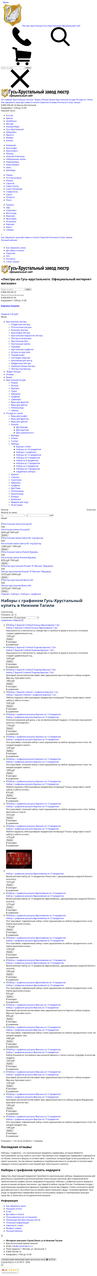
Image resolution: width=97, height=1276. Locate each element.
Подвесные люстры (20, 324)
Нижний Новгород (15, 156)
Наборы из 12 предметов (28, 455)
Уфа (8, 207)
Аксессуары (16, 504)
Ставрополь (12, 191)
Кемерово (11, 145)
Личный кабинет (9, 240)
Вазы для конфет (19, 416)
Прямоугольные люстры (23, 366)
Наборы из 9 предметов (28, 457)
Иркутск (10, 135)
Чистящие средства (20, 357)
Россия (9, 115)
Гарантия (44, 102)
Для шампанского (25, 432)
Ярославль (11, 218)
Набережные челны (16, 159)
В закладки (11, 641)
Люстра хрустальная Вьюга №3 (16, 585)
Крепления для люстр (21, 360)
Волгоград (11, 213)
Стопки (14, 441)
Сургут (9, 194)
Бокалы (14, 385)
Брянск (9, 118)
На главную (6, 99)
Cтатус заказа (73, 102)
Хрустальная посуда (66, 99)
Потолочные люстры (21, 327)
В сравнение (12, 644)
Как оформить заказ (11, 102)
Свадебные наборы (25, 471)
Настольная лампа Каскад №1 (15, 529)
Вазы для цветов (19, 405)
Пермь (9, 175)
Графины (15, 396)
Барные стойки (23, 446)
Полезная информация (17, 1222)
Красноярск (12, 150)
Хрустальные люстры (23, 99)
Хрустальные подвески (22, 349)
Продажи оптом (14, 1208)
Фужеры (15, 388)
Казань (9, 140)
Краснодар (11, 148)
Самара (10, 229)
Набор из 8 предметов (27, 460)
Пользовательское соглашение (21, 1217)
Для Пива (15, 488)
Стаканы (15, 477)
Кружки (14, 474)
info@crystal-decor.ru (22, 1246)
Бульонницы (17, 493)
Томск (9, 200)
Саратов (10, 183)
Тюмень (10, 204)
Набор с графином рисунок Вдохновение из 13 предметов (35, 873)
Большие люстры (19, 330)
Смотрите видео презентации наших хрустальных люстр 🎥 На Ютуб (28, 1259)
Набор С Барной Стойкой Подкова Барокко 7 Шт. (30, 650)
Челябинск (11, 121)
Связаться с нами (14, 1225)
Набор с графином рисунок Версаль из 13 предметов (32, 1007)
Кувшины (15, 393)
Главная (5, 594)
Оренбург (11, 170)
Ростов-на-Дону (13, 177)
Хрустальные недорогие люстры (27, 335)
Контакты (62, 102)
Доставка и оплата (30, 102)
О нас (8, 1211)
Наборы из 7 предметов (28, 463)
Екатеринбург (13, 126)
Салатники (16, 479)
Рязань (9, 180)
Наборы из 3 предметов (28, 468)
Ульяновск (11, 210)
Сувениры (16, 399)
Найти (28, 68)
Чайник (14, 410)
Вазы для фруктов (19, 402)
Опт (8, 256)
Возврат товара (13, 1228)
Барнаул (10, 224)
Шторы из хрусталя (20, 352)
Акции (52, 99)
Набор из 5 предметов (27, 466)
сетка (10, 611)
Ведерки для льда (19, 502)
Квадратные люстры (21, 363)
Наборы (15, 443)
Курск (9, 227)
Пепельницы (17, 407)
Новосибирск (12, 164)
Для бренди (22, 427)
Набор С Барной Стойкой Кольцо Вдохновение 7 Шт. (32, 627)
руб (51, 515)
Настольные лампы (20, 343)
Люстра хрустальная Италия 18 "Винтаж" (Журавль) (26, 571)
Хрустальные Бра (19, 341)
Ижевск (9, 137)
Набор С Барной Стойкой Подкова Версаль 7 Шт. (30, 672)
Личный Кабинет (14, 1231)
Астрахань (11, 221)
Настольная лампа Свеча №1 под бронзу (21, 543)
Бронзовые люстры (20, 332)
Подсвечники (17, 355)
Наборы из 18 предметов (28, 449)
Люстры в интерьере (21, 338)
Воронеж (10, 216)
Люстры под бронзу (21, 368)
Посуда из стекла (84, 99)
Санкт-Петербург (14, 189)
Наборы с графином (26, 452)
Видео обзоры (42, 99)
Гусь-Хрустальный (15, 129)
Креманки (16, 499)
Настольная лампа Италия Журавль (18, 557)
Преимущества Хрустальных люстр (23, 1219)
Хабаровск (11, 132)
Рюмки (14, 382)
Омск (8, 167)
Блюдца (15, 496)
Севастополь (12, 186)
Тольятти (10, 197)
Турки (14, 391)
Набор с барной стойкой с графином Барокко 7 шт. (31, 694)
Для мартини (22, 430)
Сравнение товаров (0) (12, 620)
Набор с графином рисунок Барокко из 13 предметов (32, 717)
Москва (9, 123)
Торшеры (15, 346)
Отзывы (53, 102)
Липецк (9, 153)
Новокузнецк (12, 162)
